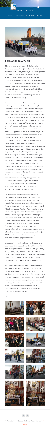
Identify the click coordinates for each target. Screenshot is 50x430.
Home (10, 16)
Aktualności (20, 16)
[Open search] (38, 7)
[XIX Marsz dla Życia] (25, 42)
